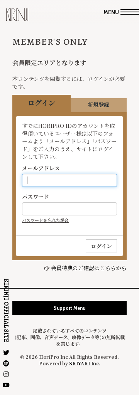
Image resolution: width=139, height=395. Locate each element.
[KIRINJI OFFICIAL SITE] (17, 17)
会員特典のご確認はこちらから (89, 268)
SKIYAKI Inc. (84, 363)
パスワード (35, 196)
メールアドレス (41, 168)
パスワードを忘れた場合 (45, 220)
